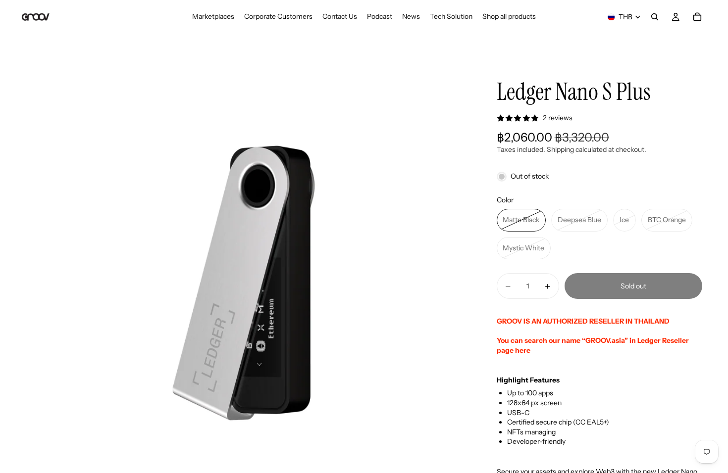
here (522, 350)
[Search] (655, 17)
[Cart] (697, 17)
